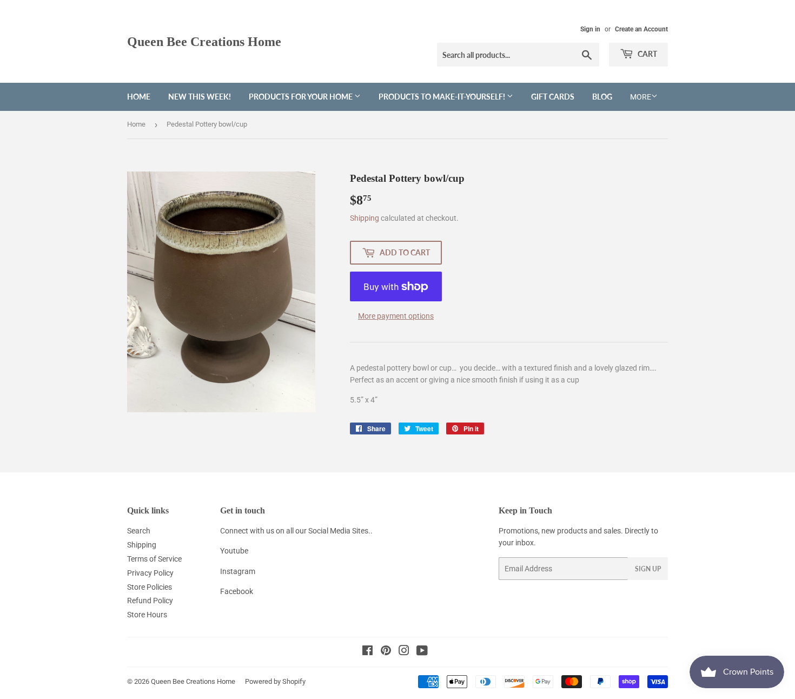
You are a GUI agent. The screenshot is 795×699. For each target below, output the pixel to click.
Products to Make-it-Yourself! (443, 96)
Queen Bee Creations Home (204, 41)
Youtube (234, 550)
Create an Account (641, 29)
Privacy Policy (150, 573)
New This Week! (199, 96)
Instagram (237, 571)
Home (138, 96)
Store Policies (149, 587)
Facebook (236, 591)
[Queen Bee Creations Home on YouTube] (422, 652)
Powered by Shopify (275, 681)
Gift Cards (552, 96)
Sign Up (648, 569)
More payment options (396, 316)
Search (138, 530)
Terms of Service (154, 559)
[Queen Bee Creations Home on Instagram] (404, 652)
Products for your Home (301, 96)
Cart (646, 53)
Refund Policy (150, 600)
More (640, 97)
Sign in (590, 29)
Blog (602, 96)
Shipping (364, 218)
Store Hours (147, 614)
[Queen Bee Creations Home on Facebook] (367, 652)
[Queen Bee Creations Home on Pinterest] (386, 652)
